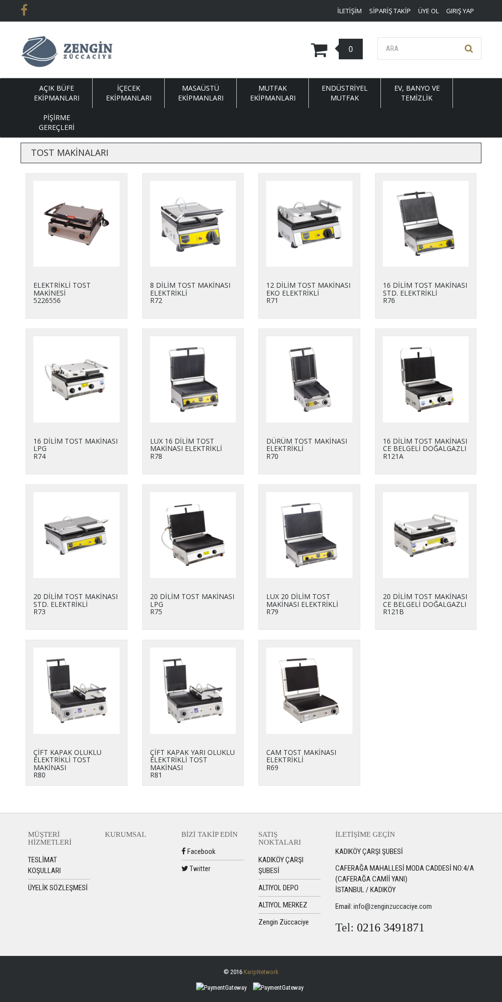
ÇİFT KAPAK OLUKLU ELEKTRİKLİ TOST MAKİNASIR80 (67, 763)
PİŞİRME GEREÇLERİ (57, 122)
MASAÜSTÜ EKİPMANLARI (201, 92)
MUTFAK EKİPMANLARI (273, 92)
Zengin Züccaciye (283, 922)
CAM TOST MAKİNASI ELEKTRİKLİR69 (301, 760)
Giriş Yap (460, 10)
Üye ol (428, 10)
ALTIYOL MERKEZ (282, 905)
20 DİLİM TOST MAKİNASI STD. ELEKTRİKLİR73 (75, 604)
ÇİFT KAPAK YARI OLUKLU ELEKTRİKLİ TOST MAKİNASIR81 (192, 763)
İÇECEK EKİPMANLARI (128, 92)
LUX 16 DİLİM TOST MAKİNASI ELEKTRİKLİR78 (186, 448)
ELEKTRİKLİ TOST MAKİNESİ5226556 (62, 292)
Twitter (199, 868)
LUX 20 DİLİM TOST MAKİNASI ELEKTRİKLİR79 (302, 604)
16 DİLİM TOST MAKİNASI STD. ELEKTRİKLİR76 (425, 292)
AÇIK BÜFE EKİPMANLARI (56, 92)
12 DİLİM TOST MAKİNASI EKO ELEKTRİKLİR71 (308, 292)
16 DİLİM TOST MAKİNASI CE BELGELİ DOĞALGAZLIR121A (425, 448)
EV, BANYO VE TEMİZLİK (417, 92)
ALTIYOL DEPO (278, 887)
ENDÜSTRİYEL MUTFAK (345, 92)
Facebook (201, 851)
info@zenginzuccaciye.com (392, 906)
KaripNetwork (261, 972)
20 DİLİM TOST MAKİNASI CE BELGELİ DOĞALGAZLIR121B (425, 604)
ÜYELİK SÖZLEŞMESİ (58, 887)
